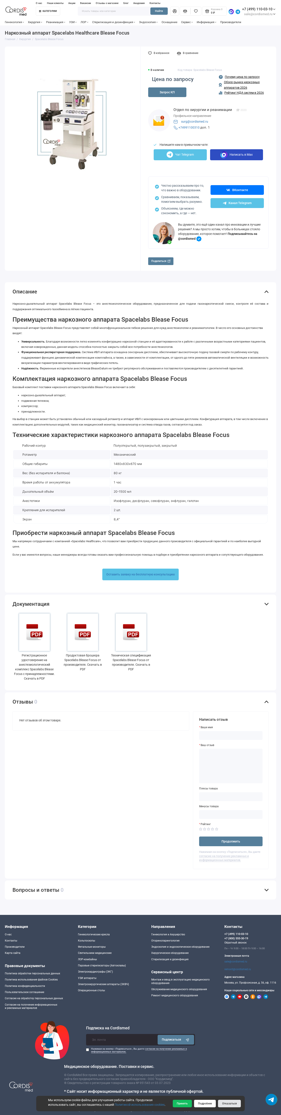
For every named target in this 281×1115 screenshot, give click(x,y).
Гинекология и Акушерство (168, 934)
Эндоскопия (147, 22)
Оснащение (169, 22)
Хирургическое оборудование (170, 953)
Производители (230, 22)
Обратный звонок (235, 942)
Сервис (186, 22)
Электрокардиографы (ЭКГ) (95, 971)
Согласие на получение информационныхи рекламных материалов (31, 1006)
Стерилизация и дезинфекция (112, 22)
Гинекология (13, 22)
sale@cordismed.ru (235, 961)
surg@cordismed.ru (194, 121)
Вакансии (85, 3)
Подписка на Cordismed (108, 1028)
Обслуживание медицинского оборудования (179, 989)
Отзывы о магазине (107, 3)
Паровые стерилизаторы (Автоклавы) (102, 965)
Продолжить (231, 841)
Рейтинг (206, 824)
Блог (126, 3)
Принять (182, 1103)
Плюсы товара (208, 788)
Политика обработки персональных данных (32, 973)
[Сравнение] (185, 11)
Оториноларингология (165, 940)
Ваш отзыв (207, 745)
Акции (71, 3)
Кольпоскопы (86, 940)
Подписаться (171, 1039)
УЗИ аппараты (87, 978)
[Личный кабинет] (174, 11)
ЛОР (83, 22)
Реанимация (54, 22)
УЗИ (72, 22)
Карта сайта (12, 953)
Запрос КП (167, 92)
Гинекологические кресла (94, 934)
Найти (159, 11)
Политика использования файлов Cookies (31, 979)
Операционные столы (91, 990)
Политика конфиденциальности (25, 986)
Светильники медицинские (95, 953)
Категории (50, 11)
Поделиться (158, 261)
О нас (39, 3)
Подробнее (205, 1103)
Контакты (155, 3)
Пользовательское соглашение (24, 992)
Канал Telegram (240, 203)
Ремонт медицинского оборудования (174, 995)
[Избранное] (196, 11)
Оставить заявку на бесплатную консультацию (140, 574)
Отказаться (229, 1103)
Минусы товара (209, 806)
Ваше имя (207, 727)
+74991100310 (189, 127)
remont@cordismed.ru (237, 969)
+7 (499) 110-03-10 (257, 9)
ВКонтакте (240, 190)
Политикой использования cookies (140, 1104)
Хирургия (34, 22)
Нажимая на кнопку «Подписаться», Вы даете (139, 1050)
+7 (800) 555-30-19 (236, 938)
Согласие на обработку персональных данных (34, 998)
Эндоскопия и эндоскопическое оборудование (180, 946)
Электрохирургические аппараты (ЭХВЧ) (103, 984)
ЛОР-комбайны (87, 959)
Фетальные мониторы (92, 946)
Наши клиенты (55, 3)
